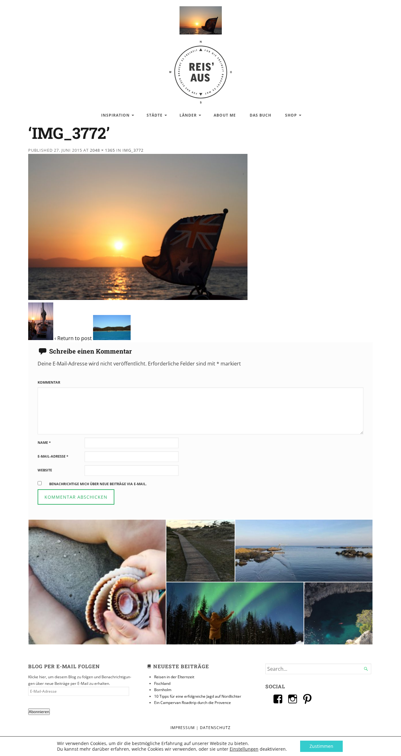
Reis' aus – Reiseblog (200, 69)
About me (225, 115)
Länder (188, 115)
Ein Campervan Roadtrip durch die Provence (192, 702)
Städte (155, 115)
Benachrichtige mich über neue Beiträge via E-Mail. (98, 483)
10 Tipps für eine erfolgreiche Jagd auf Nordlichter (197, 696)
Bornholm (162, 689)
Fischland (162, 683)
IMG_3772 (132, 150)
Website (45, 470)
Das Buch (260, 115)
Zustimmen (321, 746)
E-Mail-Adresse (53, 456)
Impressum (182, 727)
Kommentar (49, 382)
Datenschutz (215, 727)
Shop (291, 115)
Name (44, 442)
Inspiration (115, 115)
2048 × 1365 (102, 150)
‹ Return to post (73, 338)
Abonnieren (39, 711)
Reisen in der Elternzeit (174, 677)
